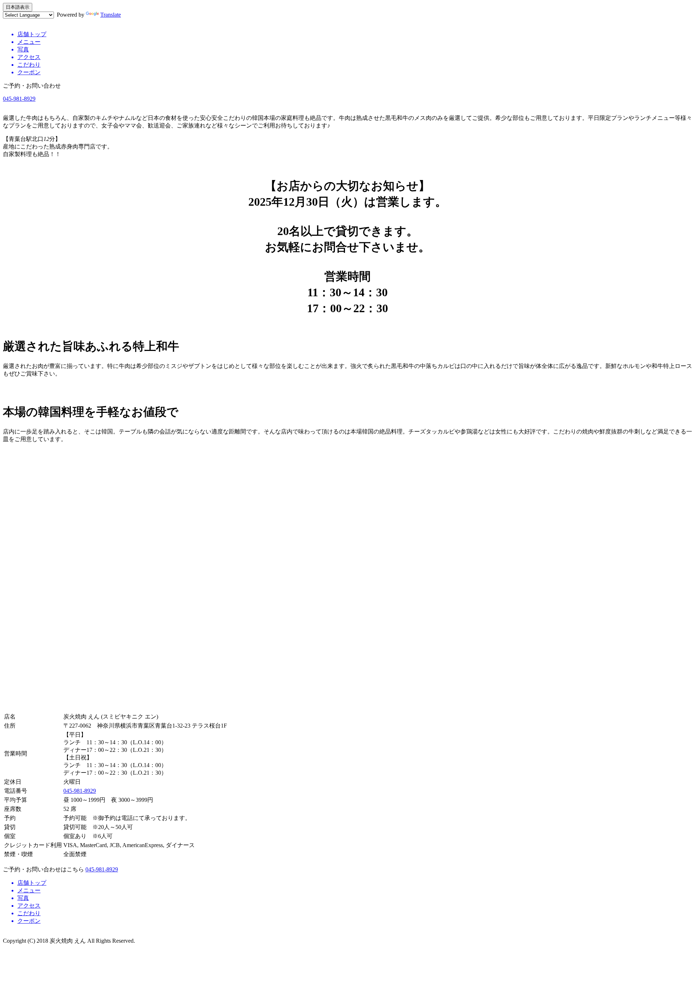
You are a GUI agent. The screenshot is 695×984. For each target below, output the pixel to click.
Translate (110, 15)
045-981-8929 (19, 99)
